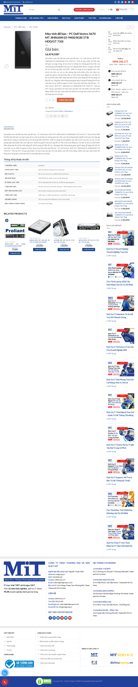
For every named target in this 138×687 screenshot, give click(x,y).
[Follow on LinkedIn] (129, 2)
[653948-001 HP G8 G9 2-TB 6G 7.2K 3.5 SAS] (64, 227)
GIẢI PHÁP (79, 18)
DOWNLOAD (105, 18)
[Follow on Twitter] (122, 2)
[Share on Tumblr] (66, 116)
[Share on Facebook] (47, 116)
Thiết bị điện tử (68, 111)
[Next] (99, 238)
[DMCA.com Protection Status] (44, 681)
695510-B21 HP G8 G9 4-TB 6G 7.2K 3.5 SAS (88, 241)
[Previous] (3, 238)
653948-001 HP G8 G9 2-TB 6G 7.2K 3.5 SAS (64, 241)
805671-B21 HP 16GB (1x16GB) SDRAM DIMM (15, 245)
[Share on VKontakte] (59, 116)
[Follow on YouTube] (132, 2)
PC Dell (33, 26)
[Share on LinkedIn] (62, 116)
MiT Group (112, 256)
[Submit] (59, 10)
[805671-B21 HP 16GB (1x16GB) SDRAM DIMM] (15, 229)
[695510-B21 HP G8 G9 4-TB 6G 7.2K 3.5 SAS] (88, 227)
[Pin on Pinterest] (55, 116)
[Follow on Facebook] (115, 2)
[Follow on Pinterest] (125, 2)
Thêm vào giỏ (65, 100)
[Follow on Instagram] (118, 2)
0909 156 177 (116, 74)
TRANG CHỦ (21, 18)
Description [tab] (9, 129)
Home (7, 26)
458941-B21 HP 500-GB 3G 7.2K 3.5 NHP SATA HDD (39, 241)
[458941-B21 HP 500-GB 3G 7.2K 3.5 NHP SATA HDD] (39, 227)
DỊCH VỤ (66, 18)
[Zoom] (7, 66)
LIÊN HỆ (119, 18)
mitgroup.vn (60, 574)
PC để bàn (20, 26)
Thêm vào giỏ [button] (15, 253)
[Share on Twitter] (51, 116)
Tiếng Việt (123, 9)
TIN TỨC (92, 18)
